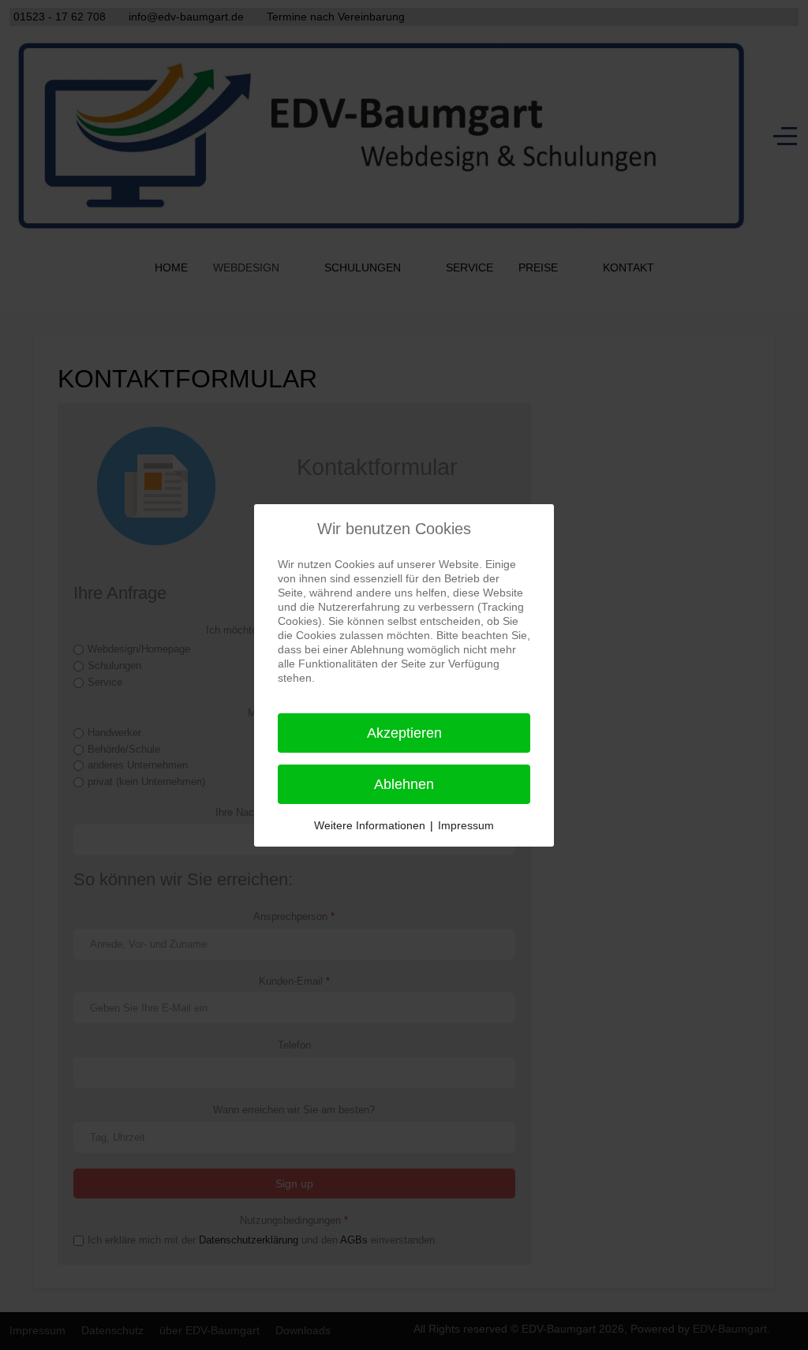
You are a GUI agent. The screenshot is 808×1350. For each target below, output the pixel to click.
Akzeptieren (404, 733)
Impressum (466, 825)
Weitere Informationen (369, 825)
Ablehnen (404, 784)
